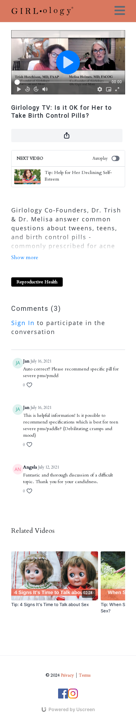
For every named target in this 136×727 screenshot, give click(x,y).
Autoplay (100, 158)
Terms (84, 675)
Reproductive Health (37, 282)
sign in (23, 323)
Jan (26, 361)
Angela (30, 467)
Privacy (67, 675)
